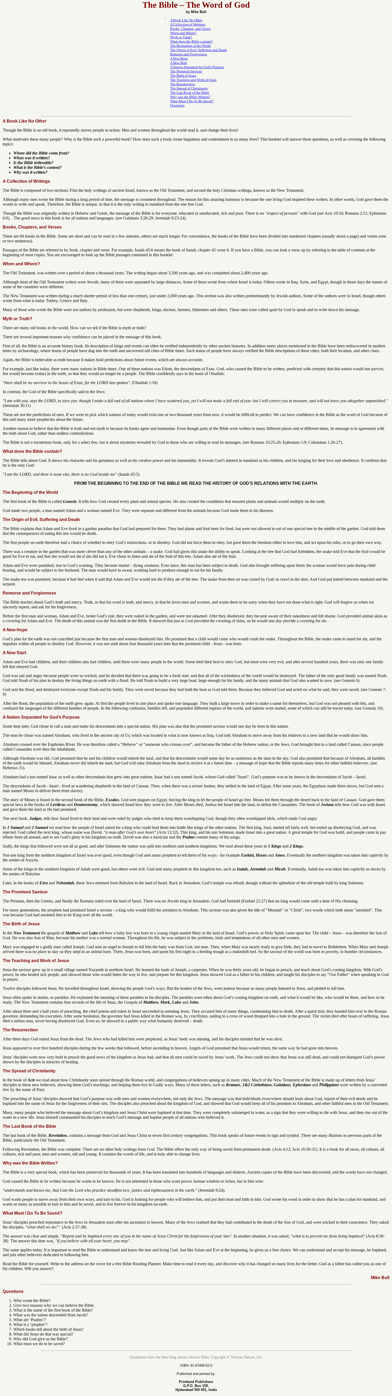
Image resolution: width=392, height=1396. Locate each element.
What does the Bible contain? (191, 41)
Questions (177, 105)
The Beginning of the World (190, 46)
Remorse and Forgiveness (188, 54)
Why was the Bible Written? (190, 97)
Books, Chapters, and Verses (190, 29)
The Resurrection (182, 84)
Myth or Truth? (181, 37)
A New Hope (179, 58)
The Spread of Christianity (189, 88)
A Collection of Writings (187, 24)
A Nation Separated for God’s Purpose (197, 67)
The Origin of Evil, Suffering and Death (198, 50)
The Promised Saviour (186, 71)
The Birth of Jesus (183, 76)
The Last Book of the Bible (189, 93)
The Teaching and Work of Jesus (193, 80)
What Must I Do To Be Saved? (192, 101)
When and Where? (183, 33)
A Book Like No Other (186, 20)
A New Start (178, 63)
